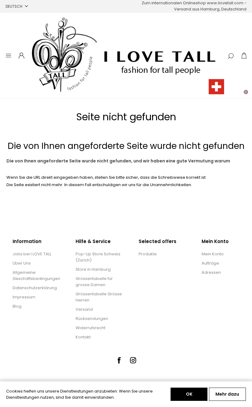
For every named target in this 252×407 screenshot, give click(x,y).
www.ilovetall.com (225, 3)
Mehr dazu (227, 394)
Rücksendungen (92, 318)
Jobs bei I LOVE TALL (32, 254)
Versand (84, 309)
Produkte (148, 254)
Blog (17, 306)
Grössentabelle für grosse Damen (94, 282)
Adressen (211, 272)
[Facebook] (119, 360)
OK (189, 394)
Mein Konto (213, 254)
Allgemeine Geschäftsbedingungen (36, 275)
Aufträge (210, 263)
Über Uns (22, 263)
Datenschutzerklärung (35, 288)
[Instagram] (133, 360)
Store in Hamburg (93, 269)
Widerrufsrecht (90, 328)
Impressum (24, 297)
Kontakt (83, 337)
